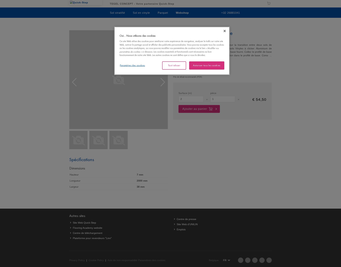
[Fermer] (225, 31)
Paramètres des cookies (132, 65)
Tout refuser (174, 65)
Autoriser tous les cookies (206, 65)
